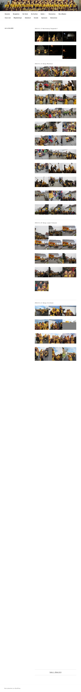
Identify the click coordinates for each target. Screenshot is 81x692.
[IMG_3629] (55, 356)
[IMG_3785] (69, 629)
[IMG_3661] (42, 423)
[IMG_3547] (55, 36)
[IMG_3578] (42, 140)
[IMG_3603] (42, 258)
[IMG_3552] (55, 50)
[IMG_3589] (69, 182)
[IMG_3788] (69, 643)
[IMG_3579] (55, 140)
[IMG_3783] (55, 629)
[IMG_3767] (55, 574)
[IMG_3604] (55, 258)
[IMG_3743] (55, 519)
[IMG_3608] (69, 272)
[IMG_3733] (69, 505)
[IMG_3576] (69, 127)
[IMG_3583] (69, 154)
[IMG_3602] (69, 244)
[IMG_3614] (69, 311)
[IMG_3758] (69, 547)
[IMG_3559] (42, 85)
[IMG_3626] (55, 338)
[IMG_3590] (42, 196)
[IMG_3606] (42, 272)
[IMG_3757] (55, 547)
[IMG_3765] (69, 560)
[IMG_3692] (42, 464)
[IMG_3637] (55, 368)
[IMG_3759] (42, 560)
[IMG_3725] (55, 505)
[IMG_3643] (55, 381)
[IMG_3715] (42, 492)
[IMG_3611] (42, 311)
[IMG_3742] (42, 519)
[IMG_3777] (42, 616)
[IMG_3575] (55, 127)
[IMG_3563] (69, 85)
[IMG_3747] (42, 533)
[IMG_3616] (55, 324)
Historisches (52, 14)
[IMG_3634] (42, 368)
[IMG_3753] (55, 533)
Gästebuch (28, 18)
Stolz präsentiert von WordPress (12, 688)
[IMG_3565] (55, 99)
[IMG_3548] (69, 36)
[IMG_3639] (69, 368)
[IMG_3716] (55, 492)
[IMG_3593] (42, 209)
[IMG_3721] (69, 492)
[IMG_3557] (55, 72)
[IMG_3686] (55, 450)
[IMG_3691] (69, 450)
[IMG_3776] (69, 602)
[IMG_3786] (42, 643)
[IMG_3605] (69, 258)
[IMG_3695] (69, 464)
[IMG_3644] (69, 381)
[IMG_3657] (55, 409)
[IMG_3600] (42, 244)
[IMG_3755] (69, 533)
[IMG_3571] (55, 113)
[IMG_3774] (42, 602)
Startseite (7, 14)
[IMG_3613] (55, 311)
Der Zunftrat (34, 14)
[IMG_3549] (42, 50)
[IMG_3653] (55, 395)
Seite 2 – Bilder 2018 (55, 672)
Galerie (42, 14)
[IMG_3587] (42, 182)
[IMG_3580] (69, 140)
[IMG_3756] (42, 547)
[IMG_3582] (55, 154)
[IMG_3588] (55, 182)
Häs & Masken (62, 14)
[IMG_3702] (42, 478)
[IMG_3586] (69, 168)
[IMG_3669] (55, 436)
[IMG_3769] (69, 574)
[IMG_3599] (69, 231)
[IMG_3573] (42, 127)
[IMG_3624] (42, 338)
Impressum (44, 18)
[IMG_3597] (42, 235)
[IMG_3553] (69, 54)
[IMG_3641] (42, 381)
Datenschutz (53, 18)
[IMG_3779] (55, 616)
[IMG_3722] (42, 505)
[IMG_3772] (69, 588)
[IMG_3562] (55, 85)
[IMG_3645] (42, 395)
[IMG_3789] (42, 657)
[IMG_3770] (42, 588)
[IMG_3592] (69, 196)
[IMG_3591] (55, 196)
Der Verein (25, 14)
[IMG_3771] (55, 588)
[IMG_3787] (55, 643)
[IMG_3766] (42, 574)
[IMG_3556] (42, 72)
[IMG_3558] (69, 72)
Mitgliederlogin (18, 18)
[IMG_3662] (55, 423)
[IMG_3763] (55, 560)
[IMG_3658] (69, 409)
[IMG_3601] (55, 244)
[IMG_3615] (42, 324)
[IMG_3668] (42, 436)
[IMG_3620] (69, 324)
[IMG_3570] (42, 113)
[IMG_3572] (69, 113)
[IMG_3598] (55, 231)
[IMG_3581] (42, 154)
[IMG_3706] (55, 478)
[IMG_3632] (69, 356)
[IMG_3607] (55, 272)
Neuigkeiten (16, 14)
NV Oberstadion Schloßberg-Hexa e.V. (40, 5)
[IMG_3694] (55, 464)
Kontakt (36, 18)
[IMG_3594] (55, 209)
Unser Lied (8, 18)
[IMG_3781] (69, 616)
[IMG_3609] (42, 286)
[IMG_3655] (69, 395)
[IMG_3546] (42, 36)
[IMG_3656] (42, 409)
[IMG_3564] (42, 99)
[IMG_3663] (69, 423)
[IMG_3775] (55, 602)
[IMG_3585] (55, 168)
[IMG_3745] (69, 519)
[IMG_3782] (42, 629)
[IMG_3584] (42, 168)
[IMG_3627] (69, 338)
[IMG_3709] (69, 478)
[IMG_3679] (69, 436)
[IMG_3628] (42, 356)
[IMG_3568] (69, 99)
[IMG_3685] (42, 450)
